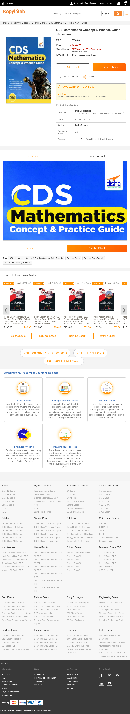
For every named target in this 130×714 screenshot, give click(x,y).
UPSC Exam (104, 512)
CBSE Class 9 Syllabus (12, 534)
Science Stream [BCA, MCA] (46, 498)
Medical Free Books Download (112, 642)
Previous (6, 309)
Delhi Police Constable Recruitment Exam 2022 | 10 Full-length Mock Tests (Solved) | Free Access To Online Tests (106, 320)
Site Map (38, 685)
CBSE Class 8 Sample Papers (47, 537)
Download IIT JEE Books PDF (47, 635)
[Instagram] (109, 684)
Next (124, 309)
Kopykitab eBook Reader (45, 678)
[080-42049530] (118, 3)
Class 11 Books (8, 494)
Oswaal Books (8, 505)
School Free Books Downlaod (112, 653)
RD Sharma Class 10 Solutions (80, 534)
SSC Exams (104, 508)
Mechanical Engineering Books (112, 603)
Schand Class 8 (73, 570)
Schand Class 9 (73, 567)
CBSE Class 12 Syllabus (12, 524)
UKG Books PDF (106, 570)
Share (92, 77)
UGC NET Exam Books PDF (14, 635)
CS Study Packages (75, 512)
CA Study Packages (75, 508)
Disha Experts (81, 125)
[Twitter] (109, 676)
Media (4, 688)
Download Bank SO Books (13, 610)
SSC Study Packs (74, 613)
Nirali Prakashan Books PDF (14, 553)
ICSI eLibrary (39, 674)
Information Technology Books (112, 617)
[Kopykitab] (13, 11)
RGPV (36, 508)
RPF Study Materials (43, 613)
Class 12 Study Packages (78, 603)
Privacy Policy (8, 681)
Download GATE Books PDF (46, 646)
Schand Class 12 (74, 556)
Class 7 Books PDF (107, 556)
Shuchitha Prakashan (76, 501)
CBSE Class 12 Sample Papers (47, 524)
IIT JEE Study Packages (77, 606)
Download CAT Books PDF (45, 649)
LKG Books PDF (106, 567)
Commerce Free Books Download (113, 656)
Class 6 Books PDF (107, 560)
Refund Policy (8, 695)
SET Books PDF (8, 646)
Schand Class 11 (74, 560)
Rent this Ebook (18, 336)
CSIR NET (103, 527)
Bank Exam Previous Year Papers (16, 620)
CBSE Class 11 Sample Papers (47, 527)
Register (109, 3)
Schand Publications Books (78, 553)
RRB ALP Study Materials (45, 617)
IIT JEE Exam (104, 501)
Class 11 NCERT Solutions (78, 527)
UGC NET (103, 524)
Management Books (42, 494)
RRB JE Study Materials (44, 603)
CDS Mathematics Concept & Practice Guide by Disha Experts (36, 258)
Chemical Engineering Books (111, 620)
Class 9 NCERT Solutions (78, 541)
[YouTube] (117, 676)
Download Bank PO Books (13, 603)
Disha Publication (83, 111)
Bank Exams (104, 494)
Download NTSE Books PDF (46, 642)
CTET (101, 534)
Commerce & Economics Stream (48, 501)
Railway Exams (105, 491)
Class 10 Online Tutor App (78, 646)
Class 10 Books (8, 498)
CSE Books (104, 606)
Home (4, 23)
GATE (101, 530)
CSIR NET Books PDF (11, 642)
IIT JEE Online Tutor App (77, 635)
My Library (71, 688)
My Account (71, 678)
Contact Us (5, 664)
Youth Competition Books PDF (15, 556)
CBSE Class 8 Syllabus (12, 537)
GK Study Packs (73, 610)
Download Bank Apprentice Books (16, 613)
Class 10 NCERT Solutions (78, 530)
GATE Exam (104, 498)
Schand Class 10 (74, 563)
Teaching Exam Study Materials (15, 649)
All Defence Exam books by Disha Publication (101, 113)
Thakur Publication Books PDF (15, 560)
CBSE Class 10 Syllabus (12, 530)
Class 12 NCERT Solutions (78, 524)
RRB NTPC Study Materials (46, 610)
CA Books (71, 491)
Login (102, 3)
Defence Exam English (94, 258)
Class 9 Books (8, 501)
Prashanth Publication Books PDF (16, 567)
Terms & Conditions (10, 685)
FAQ (3, 678)
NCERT (5, 512)
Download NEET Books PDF (46, 639)
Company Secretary (107, 541)
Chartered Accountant (108, 537)
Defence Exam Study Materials (17, 262)
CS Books (71, 494)
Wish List (70, 685)
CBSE (4, 508)
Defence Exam (38, 23)
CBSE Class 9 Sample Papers (47, 534)
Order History (72, 681)
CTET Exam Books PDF (12, 639)
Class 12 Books (8, 491)
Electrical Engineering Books (111, 613)
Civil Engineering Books (109, 610)
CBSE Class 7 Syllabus (12, 541)
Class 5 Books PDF (107, 563)
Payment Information (10, 692)
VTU (36, 505)
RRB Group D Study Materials (47, 606)
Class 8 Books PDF (107, 553)
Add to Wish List (71, 77)
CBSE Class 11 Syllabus (12, 527)
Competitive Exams (19, 23)
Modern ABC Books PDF (12, 570)
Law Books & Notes (42, 512)
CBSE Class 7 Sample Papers (47, 541)
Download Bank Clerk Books (14, 606)
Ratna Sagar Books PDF (12, 563)
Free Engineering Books (44, 491)
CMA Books (72, 498)
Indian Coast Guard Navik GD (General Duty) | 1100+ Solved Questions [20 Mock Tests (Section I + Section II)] (17, 320)
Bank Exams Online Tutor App (79, 639)
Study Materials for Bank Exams (15, 617)
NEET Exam (104, 505)
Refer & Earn (72, 674)
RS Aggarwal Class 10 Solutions (80, 537)
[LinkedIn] (101, 684)
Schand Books (73, 505)
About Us (6, 674)
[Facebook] (101, 676)
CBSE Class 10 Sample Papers (47, 530)
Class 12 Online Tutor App (78, 642)
